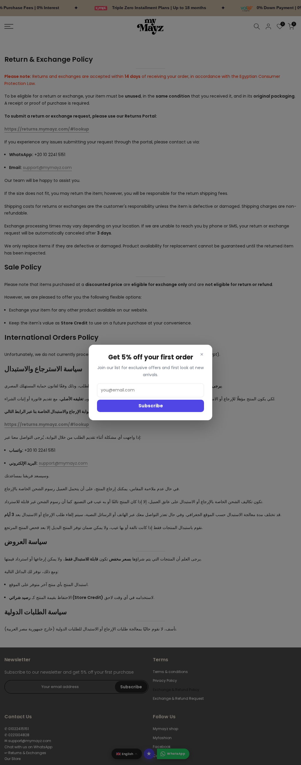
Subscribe (150, 406)
